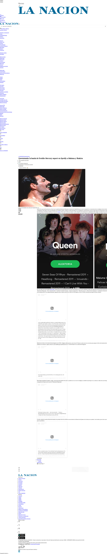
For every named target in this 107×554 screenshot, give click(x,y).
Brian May (52, 289)
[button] (53, 87)
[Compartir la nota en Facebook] (19, 214)
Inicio (2, 15)
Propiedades (2, 44)
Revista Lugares (3, 121)
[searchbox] (53, 26)
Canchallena (2, 81)
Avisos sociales (3, 109)
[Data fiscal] (19, 552)
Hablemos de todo (4, 66)
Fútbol (1, 77)
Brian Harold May (52, 340)
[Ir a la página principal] (53, 13)
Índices (1, 48)
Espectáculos (27, 156)
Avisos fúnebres (3, 108)
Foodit (2, 18)
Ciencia (1, 65)
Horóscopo (2, 89)
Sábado (1, 113)
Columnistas (2, 71)
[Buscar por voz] (105, 26)
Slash (51, 378)
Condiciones (32, 544)
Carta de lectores (3, 110)
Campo (1, 43)
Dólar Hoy (2, 42)
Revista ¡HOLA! (3, 120)
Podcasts (2, 93)
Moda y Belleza (3, 94)
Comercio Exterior (4, 46)
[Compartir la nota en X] (20, 214)
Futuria (1, 40)
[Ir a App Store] (21, 538)
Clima (1, 34)
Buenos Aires (3, 57)
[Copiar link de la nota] (19, 212)
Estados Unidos (3, 52)
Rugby (1, 78)
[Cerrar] (19, 24)
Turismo (1, 86)
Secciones (3, 17)
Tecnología (2, 87)
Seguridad (2, 58)
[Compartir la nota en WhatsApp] (20, 211)
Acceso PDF (2, 105)
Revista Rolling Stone (4, 124)
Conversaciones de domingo (6, 112)
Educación (2, 59)
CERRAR (1, 0)
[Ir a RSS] (19, 532)
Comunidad (2, 62)
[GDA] (21, 548)
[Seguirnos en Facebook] (19, 521)
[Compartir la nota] (19, 211)
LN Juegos (2, 85)
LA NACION (21, 156)
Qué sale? (2, 98)
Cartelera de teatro (4, 101)
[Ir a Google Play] (21, 536)
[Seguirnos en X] (19, 525)
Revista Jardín (3, 125)
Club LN (3, 20)
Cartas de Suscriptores (5, 73)
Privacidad (37, 544)
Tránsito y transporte (4, 32)
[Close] (19, 467)
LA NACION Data (3, 35)
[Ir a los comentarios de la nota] (20, 209)
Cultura (1, 61)
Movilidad (2, 47)
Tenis (1, 79)
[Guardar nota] (19, 209)
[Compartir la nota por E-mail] (21, 214)
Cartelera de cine (3, 100)
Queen (58, 211)
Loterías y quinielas (4, 91)
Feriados (2, 90)
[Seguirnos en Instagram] (19, 528)
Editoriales (2, 70)
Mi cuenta (3, 22)
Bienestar (2, 63)
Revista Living (3, 122)
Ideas (1, 114)
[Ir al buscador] (19, 5)
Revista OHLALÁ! (3, 118)
